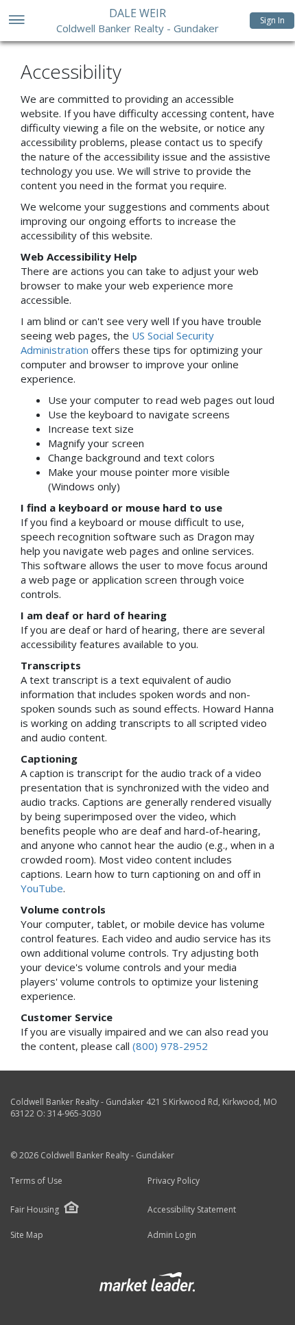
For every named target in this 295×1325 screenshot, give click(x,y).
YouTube (42, 888)
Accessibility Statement (192, 1209)
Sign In (272, 20)
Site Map (26, 1235)
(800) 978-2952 (170, 1046)
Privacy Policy (174, 1180)
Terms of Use (36, 1180)
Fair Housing (34, 1209)
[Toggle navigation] (16, 21)
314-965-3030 (74, 1113)
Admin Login (172, 1235)
